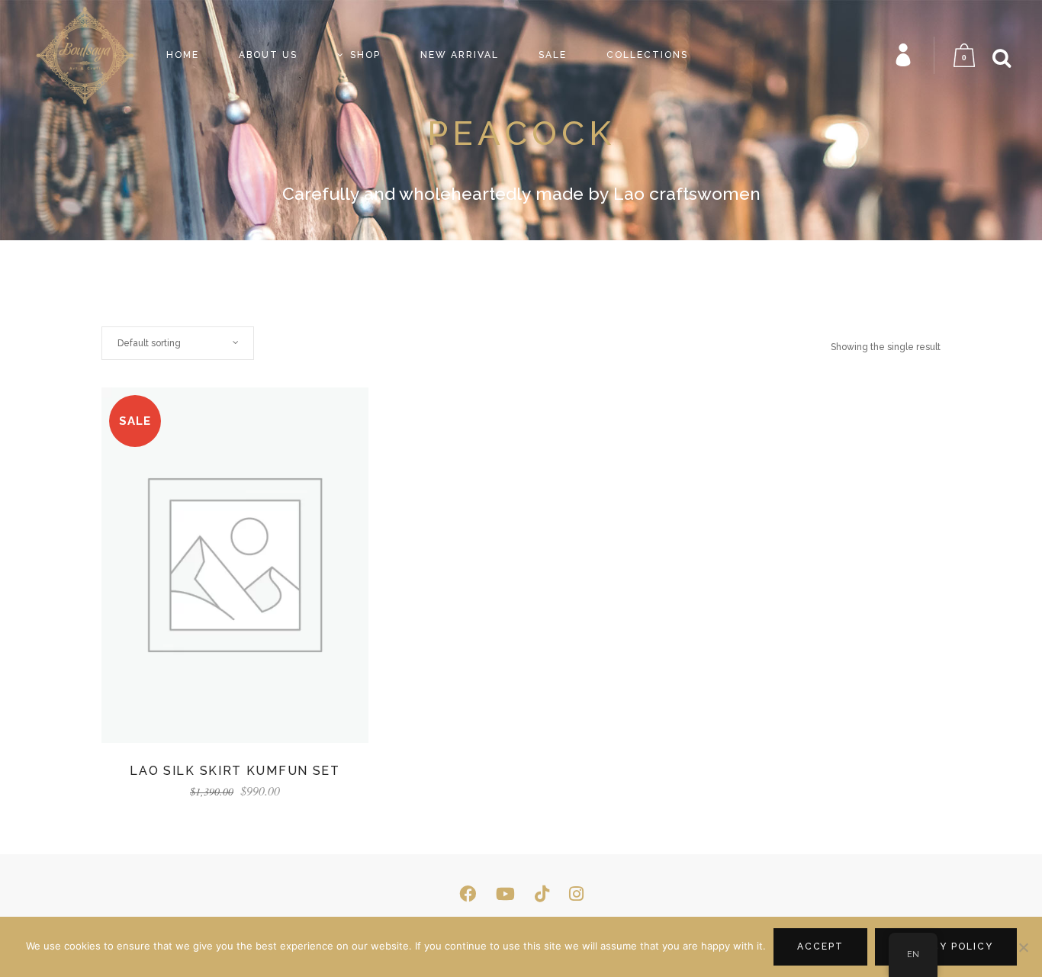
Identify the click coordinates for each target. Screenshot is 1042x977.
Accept (820, 946)
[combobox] (177, 343)
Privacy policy (946, 946)
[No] (1023, 947)
